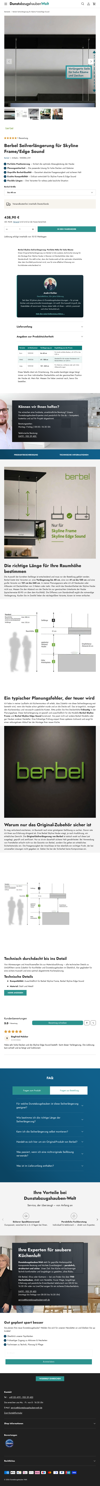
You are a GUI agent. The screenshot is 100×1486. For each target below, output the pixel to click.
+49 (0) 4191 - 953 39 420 (21, 1397)
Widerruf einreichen (50, 1378)
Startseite (7, 12)
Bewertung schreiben (58, 1022)
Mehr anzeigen (15, 992)
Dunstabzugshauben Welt (18, 1479)
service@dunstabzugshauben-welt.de (34, 1299)
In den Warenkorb (66, 229)
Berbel (6, 158)
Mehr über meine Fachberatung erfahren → (50, 314)
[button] (94, 4)
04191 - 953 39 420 (27, 436)
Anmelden (49, 1362)
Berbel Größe (10, 186)
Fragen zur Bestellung (69, 1090)
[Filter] (87, 1022)
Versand (16, 221)
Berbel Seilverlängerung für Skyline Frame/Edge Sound (31, 12)
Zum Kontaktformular (13, 1412)
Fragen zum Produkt (32, 1090)
